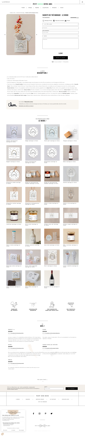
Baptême (37, 7)
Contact (61, 7)
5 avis (77, 17)
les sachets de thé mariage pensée (17, 363)
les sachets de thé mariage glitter (17, 333)
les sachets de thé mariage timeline (52, 348)
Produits (23, 7)
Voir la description (46, 17)
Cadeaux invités (13, 12)
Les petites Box (46, 7)
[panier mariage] (82, 2)
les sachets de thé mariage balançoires (53, 333)
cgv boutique (53, 399)
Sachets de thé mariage (20, 12)
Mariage (30, 7)
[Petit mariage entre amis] (42, 4)
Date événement (45, 30)
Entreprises (54, 7)
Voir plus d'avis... (42, 379)
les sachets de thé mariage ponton (17, 348)
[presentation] (5, 34)
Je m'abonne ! (71, 388)
